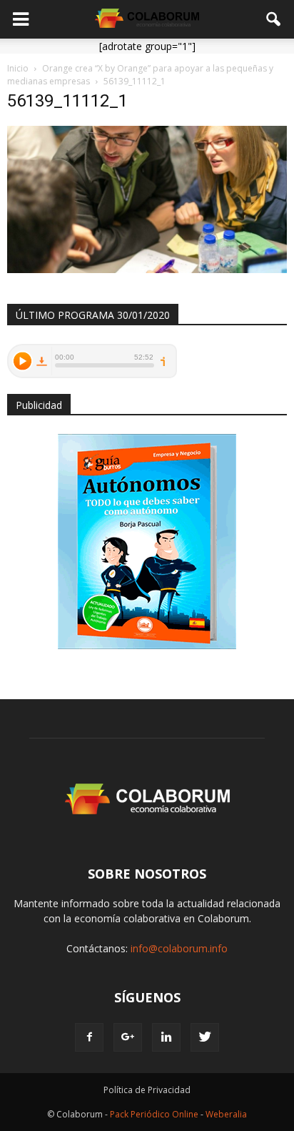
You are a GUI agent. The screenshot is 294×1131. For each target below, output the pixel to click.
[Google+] (127, 1037)
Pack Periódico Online (154, 1114)
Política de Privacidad (147, 1090)
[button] (274, 19)
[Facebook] (89, 1037)
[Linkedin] (166, 1037)
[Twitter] (205, 1037)
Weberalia (226, 1114)
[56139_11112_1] (147, 269)
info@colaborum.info (179, 948)
